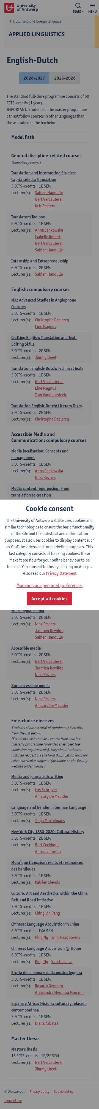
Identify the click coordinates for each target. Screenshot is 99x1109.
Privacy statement (61, 573)
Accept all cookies (49, 599)
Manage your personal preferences (49, 585)
